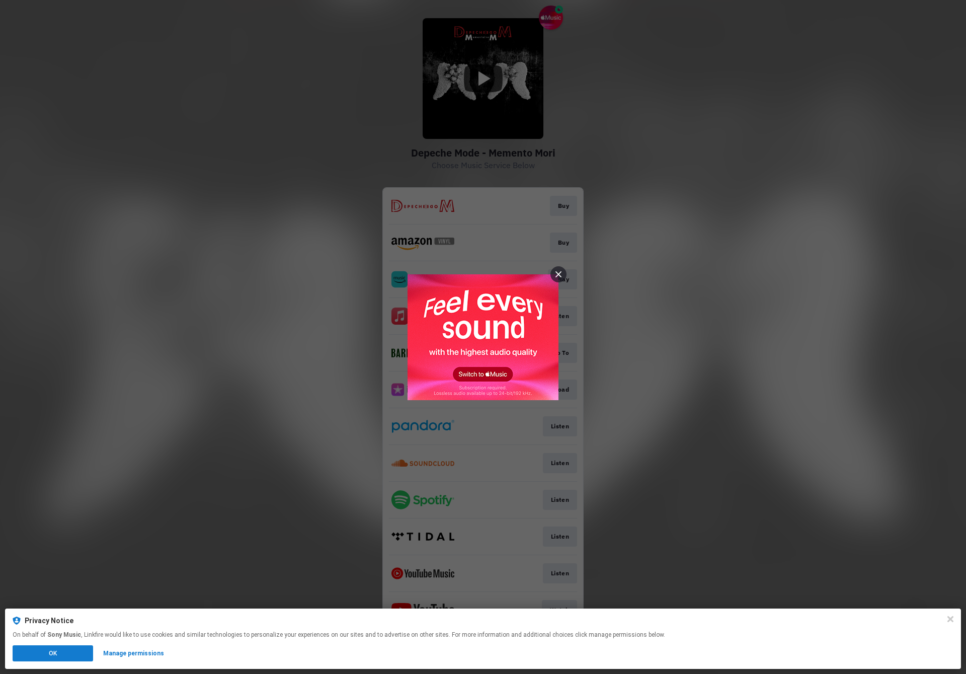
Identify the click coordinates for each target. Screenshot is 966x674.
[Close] (950, 619)
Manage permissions (133, 653)
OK (53, 653)
